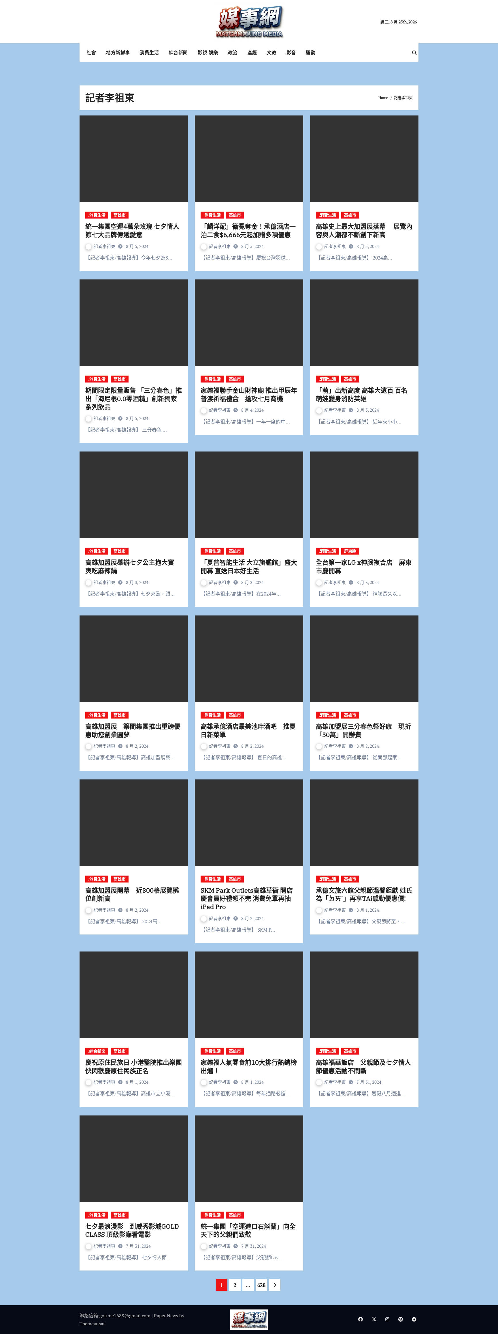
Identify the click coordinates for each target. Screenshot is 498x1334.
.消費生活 (149, 52)
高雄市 (120, 215)
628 (261, 1284)
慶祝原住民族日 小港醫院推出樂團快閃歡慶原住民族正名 (133, 1066)
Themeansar (92, 1323)
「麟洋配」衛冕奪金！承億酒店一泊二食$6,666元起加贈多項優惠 (248, 230)
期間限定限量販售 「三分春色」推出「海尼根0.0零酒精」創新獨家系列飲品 (133, 398)
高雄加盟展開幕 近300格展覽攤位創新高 (132, 894)
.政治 (232, 52)
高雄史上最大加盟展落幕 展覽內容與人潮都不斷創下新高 (364, 230)
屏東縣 (350, 551)
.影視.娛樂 (207, 52)
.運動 (310, 52)
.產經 (251, 52)
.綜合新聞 (177, 52)
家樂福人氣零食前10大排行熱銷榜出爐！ (249, 1066)
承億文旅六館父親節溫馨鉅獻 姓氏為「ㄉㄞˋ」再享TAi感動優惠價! (364, 894)
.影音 (290, 52)
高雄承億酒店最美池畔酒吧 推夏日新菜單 (248, 730)
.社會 (90, 52)
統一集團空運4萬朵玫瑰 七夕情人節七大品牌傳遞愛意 (132, 230)
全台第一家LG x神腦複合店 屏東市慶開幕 (364, 566)
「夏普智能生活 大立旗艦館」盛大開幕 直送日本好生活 (249, 566)
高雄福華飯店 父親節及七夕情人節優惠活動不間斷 (363, 1066)
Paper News (166, 1315)
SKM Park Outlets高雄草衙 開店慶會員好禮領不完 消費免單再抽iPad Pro (247, 898)
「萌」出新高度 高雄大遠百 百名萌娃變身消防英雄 (362, 394)
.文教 (271, 52)
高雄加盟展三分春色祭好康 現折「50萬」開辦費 (363, 730)
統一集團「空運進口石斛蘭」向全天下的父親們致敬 (248, 1230)
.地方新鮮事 (117, 52)
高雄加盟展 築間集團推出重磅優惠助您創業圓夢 (132, 730)
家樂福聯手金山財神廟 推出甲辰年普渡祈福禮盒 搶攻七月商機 (249, 394)
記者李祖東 (105, 246)
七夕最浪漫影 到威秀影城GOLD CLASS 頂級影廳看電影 (132, 1230)
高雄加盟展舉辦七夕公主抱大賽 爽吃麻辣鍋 (132, 566)
